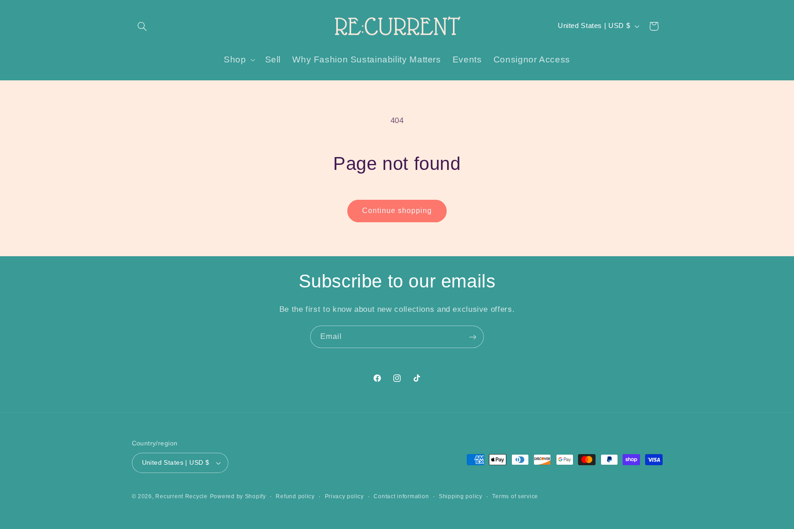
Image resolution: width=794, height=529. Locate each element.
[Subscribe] (472, 337)
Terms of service (515, 496)
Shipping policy (460, 496)
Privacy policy (344, 496)
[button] (142, 26)
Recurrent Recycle (181, 496)
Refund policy (295, 496)
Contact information (401, 496)
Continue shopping (397, 210)
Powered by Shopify (238, 496)
